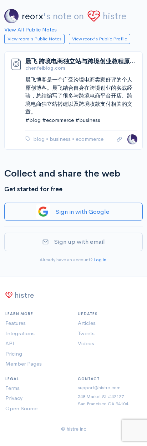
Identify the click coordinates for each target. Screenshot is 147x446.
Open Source (21, 408)
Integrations (20, 333)
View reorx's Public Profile (99, 39)
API (9, 343)
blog (39, 138)
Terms (12, 388)
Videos (86, 343)
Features (15, 322)
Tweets (86, 333)
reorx (32, 16)
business (61, 138)
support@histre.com (99, 388)
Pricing (13, 353)
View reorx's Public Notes (34, 39)
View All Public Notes (30, 29)
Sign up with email (79, 242)
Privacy (13, 398)
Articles (87, 322)
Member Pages (23, 363)
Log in (100, 260)
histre (114, 16)
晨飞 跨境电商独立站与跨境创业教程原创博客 (81, 61)
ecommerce (89, 138)
